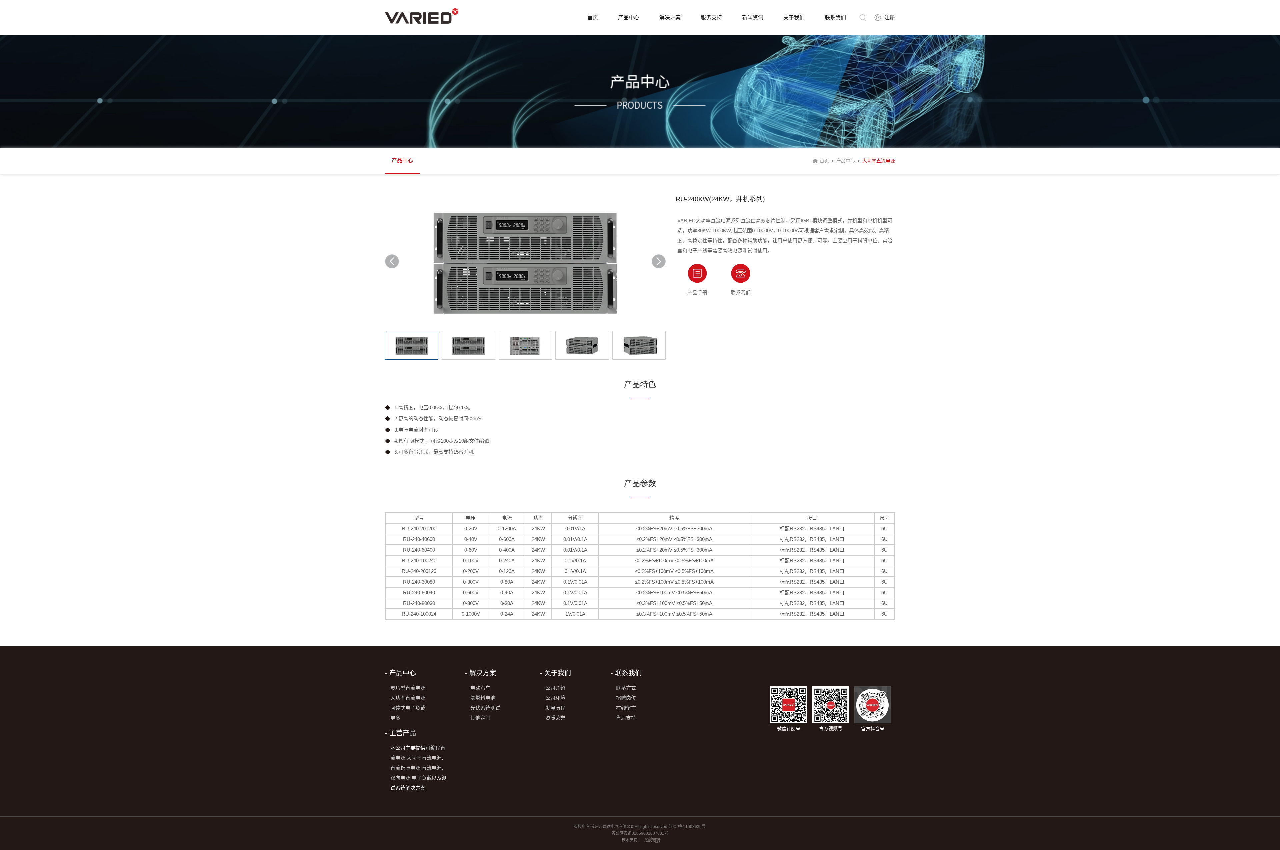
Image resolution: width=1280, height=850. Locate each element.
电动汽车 (480, 688)
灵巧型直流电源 (407, 688)
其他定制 (480, 718)
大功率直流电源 (878, 160)
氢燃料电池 (482, 698)
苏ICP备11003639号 (687, 826)
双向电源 (400, 778)
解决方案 (670, 17)
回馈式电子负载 (407, 708)
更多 (395, 718)
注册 (889, 17)
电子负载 (422, 778)
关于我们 (794, 17)
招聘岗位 (626, 698)
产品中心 (628, 17)
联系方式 (626, 688)
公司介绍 (555, 688)
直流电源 (432, 768)
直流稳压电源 (405, 768)
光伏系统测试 (485, 708)
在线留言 (626, 708)
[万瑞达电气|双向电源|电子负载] (421, 16)
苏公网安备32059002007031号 (640, 833)
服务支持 (711, 17)
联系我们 (835, 17)
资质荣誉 (555, 718)
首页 (592, 17)
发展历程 (555, 708)
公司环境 (555, 698)
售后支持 (626, 718)
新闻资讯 (752, 17)
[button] (659, 261)
